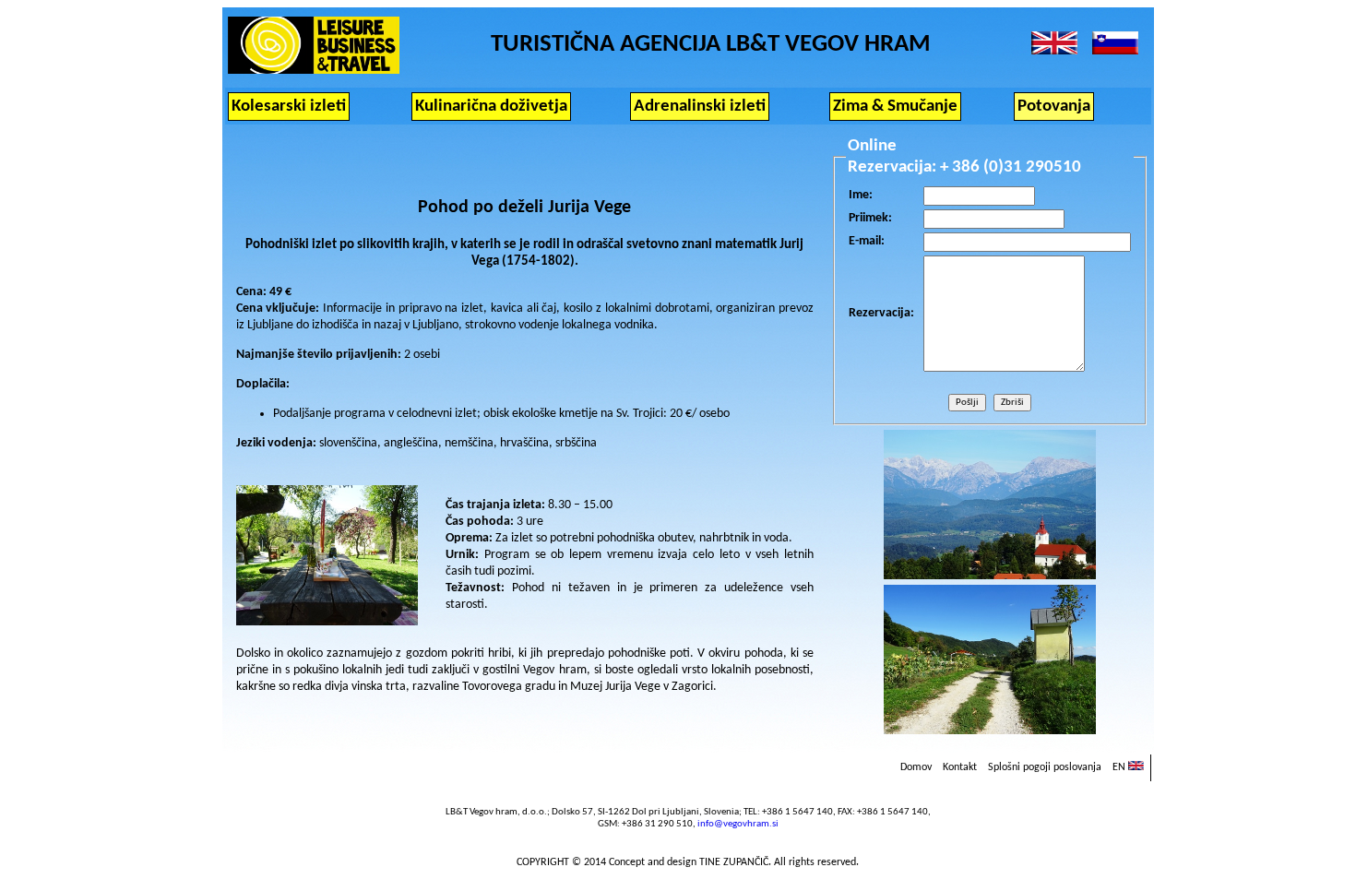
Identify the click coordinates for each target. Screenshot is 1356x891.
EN (1120, 767)
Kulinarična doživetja (491, 106)
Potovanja (1053, 106)
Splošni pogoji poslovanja (1044, 767)
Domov (916, 767)
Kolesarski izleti (289, 106)
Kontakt (960, 767)
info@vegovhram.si (738, 824)
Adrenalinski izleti (700, 106)
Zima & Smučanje (895, 106)
